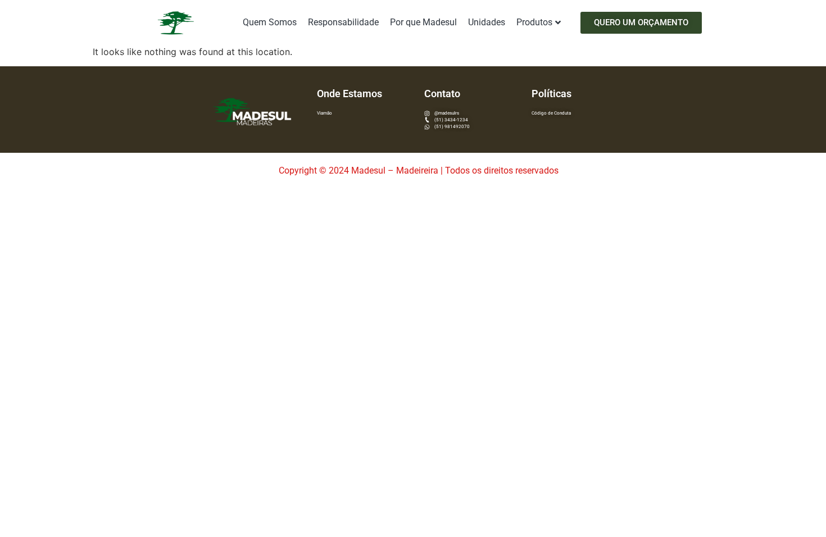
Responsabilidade (343, 22)
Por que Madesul (423, 22)
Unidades (486, 22)
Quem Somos (270, 22)
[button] (641, 23)
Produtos (534, 22)
